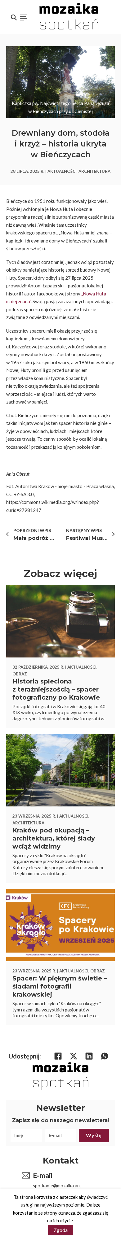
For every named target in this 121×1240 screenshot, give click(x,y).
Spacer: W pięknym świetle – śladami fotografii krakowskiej (59, 986)
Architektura (94, 171)
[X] (73, 1056)
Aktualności (62, 171)
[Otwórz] (23, 17)
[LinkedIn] (89, 1056)
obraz (19, 673)
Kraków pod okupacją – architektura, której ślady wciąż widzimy (53, 838)
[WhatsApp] (104, 1056)
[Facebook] (58, 1056)
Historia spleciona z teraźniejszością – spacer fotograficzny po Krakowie (56, 689)
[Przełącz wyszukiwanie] (14, 17)
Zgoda (61, 1230)
